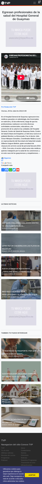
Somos (23, 453)
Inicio (23, 448)
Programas (5, 458)
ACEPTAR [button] (32, 475)
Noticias (24, 458)
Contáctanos (26, 450)
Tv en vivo (5, 450)
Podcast (4, 460)
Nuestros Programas (29, 460)
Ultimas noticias (7, 453)
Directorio (24, 455)
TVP (2, 448)
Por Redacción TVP (8, 107)
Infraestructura (26, 465)
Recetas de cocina (8, 455)
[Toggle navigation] (34, 3)
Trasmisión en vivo (28, 462)
